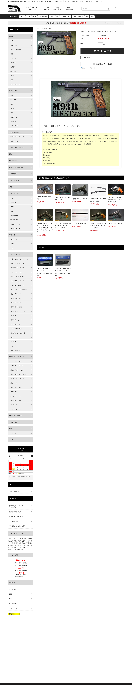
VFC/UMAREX (14, 220)
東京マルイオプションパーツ (19, 259)
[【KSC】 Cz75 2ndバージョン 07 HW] (63, 189)
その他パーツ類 (15, 324)
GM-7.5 (22, 16)
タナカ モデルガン (78, 16)
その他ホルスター (15, 400)
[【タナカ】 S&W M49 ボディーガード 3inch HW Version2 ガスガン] (63, 215)
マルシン (13, 58)
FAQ (57, 8)
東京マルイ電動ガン (15, 132)
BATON (52, 16)
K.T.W (10, 599)
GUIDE (46, 8)
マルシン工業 (13, 608)
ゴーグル (13, 337)
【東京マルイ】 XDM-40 (79, 199)
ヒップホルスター (15, 361)
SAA (57, 16)
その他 (11, 440)
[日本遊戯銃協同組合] (14, 615)
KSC (50, 28)
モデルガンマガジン (16, 307)
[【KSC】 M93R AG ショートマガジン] (45, 260)
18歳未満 (12, 235)
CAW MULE (13, 100)
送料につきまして (14, 491)
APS (10, 187)
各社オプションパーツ (17, 294)
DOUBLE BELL (15, 215)
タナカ (12, 41)
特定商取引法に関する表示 (17, 526)
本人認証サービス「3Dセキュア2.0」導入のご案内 (20, 506)
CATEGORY (32, 8)
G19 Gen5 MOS (43, 16)
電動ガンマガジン (15, 298)
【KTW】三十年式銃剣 (79, 223)
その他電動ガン (14, 174)
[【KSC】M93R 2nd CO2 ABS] (45, 189)
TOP (38, 28)
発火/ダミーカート (16, 320)
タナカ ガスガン (65, 16)
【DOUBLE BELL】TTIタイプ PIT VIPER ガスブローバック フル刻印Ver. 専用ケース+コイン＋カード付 (45, 227)
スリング (13, 342)
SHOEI (12, 108)
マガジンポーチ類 (15, 409)
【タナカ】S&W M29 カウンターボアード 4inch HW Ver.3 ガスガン (98, 225)
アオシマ (13, 248)
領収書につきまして (15, 512)
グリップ (13, 316)
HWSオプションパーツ (17, 276)
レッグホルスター (15, 387)
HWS (92, 16)
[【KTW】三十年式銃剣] (80, 215)
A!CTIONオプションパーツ (18, 289)
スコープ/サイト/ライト (17, 329)
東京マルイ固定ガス (16, 50)
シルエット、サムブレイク (18, 374)
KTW (87, 16)
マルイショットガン (15, 180)
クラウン (13, 76)
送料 (10, 484)
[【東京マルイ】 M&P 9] (116, 215)
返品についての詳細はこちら (89, 68)
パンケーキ (13, 383)
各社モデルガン (14, 91)
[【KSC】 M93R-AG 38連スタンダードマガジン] (63, 260)
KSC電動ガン (13, 161)
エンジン (13, 433)
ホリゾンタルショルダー (17, 379)
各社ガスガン (44, 28)
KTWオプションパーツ (17, 285)
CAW (11, 211)
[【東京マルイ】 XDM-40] (80, 190)
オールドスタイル (15, 396)
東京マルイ (13, 45)
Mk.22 (34, 16)
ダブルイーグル (15, 224)
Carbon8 (13, 71)
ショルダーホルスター (17, 366)
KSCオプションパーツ (17, 268)
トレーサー (13, 346)
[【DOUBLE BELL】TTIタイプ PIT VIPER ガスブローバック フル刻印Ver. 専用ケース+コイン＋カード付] (45, 215)
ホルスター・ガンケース (16, 357)
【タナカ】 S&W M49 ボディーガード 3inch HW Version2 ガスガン (63, 225)
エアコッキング (14, 193)
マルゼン (13, 63)
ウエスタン (13, 392)
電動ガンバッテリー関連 (17, 311)
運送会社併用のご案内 (16, 516)
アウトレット (13, 422)
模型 (10, 429)
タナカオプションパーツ (17, 263)
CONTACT (69, 8)
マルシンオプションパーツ (18, 272)
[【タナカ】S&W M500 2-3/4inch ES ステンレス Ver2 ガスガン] (116, 189)
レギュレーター (15, 350)
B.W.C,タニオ (14, 117)
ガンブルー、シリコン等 (17, 333)
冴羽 (28, 16)
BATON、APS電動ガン (16, 167)
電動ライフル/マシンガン (18, 137)
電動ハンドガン (15, 141)
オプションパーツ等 (15, 255)
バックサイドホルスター (17, 370)
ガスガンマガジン (15, 303)
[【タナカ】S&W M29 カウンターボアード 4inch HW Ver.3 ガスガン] (98, 215)
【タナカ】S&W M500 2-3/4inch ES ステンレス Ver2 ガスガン (115, 199)
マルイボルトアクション (16, 147)
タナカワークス (14, 603)
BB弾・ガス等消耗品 (15, 415)
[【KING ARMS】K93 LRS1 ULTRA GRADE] (98, 190)
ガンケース (13, 405)
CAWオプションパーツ (17, 281)
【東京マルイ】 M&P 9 (115, 223)
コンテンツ (13, 498)
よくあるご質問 (14, 521)
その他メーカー (15, 84)
